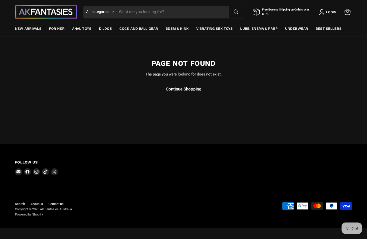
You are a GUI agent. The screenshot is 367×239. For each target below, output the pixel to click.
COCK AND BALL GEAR (138, 28)
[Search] (236, 12)
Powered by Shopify (29, 214)
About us (36, 204)
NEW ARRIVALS (28, 28)
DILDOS (105, 28)
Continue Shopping (183, 89)
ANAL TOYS (81, 28)
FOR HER (57, 28)
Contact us (56, 204)
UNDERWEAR (296, 28)
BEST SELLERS (329, 28)
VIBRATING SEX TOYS (214, 28)
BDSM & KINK (177, 28)
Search (20, 204)
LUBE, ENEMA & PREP (259, 28)
